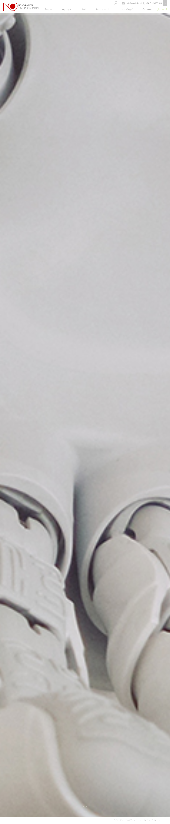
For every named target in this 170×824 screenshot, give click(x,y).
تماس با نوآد (147, 9)
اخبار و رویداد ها (102, 9)
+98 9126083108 (154, 3)
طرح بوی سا (66, 9)
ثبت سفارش (162, 9)
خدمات (83, 9)
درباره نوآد (48, 9)
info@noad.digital (134, 3)
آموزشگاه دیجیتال (125, 9)
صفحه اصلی (163, 820)
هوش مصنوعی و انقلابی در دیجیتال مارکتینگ (128, 820)
